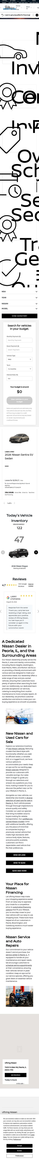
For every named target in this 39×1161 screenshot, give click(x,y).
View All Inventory (18, 524)
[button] (19, 1049)
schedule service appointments (19, 965)
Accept (19, 1146)
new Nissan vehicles (16, 748)
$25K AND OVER (19, 871)
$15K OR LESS (19, 855)
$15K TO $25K (19, 863)
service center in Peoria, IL (16, 955)
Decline (19, 1151)
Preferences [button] (17, 1139)
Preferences (19, 1156)
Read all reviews (30, 585)
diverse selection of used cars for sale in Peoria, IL (19, 800)
